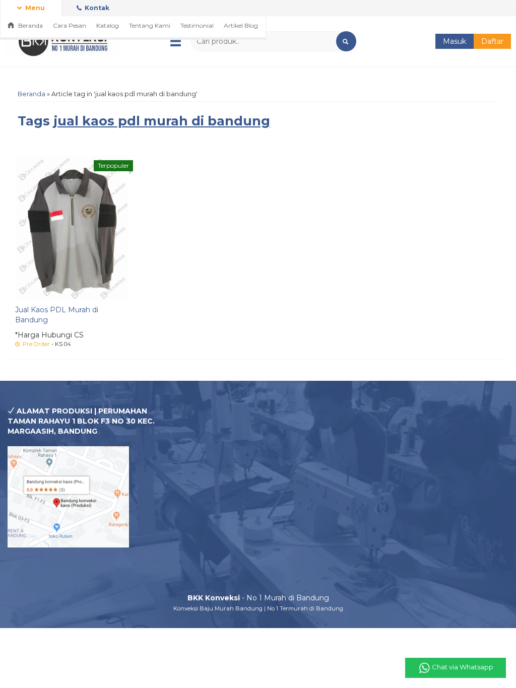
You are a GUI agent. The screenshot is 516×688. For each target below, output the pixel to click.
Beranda (30, 25)
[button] (346, 41)
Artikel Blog (241, 25)
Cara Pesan (69, 25)
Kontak (96, 8)
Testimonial (197, 25)
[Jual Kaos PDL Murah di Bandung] (72, 226)
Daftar (492, 41)
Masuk (454, 41)
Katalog (107, 25)
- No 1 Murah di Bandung (258, 597)
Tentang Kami (149, 25)
